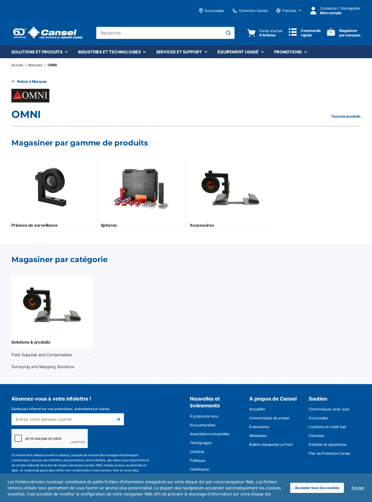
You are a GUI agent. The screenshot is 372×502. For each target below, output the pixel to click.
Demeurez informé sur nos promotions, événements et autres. (60, 409)
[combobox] (165, 33)
